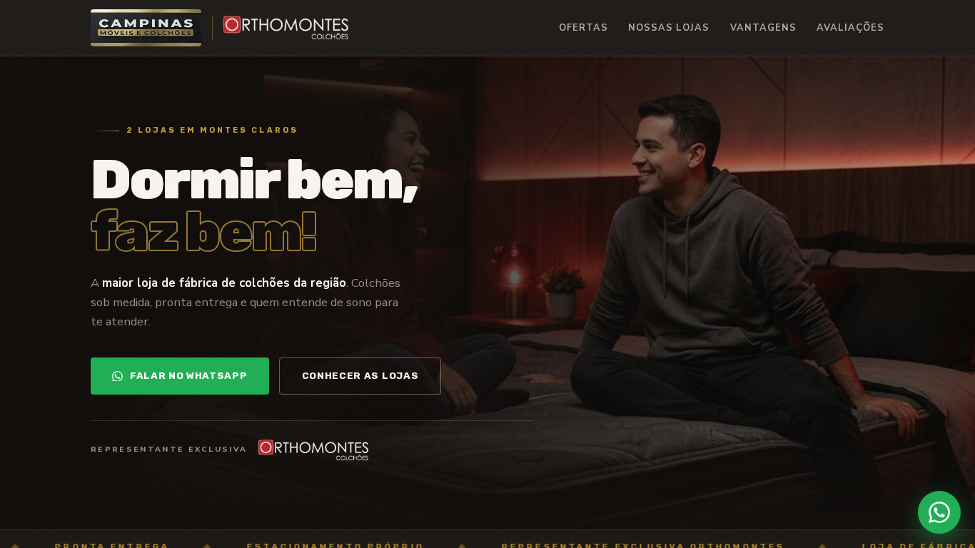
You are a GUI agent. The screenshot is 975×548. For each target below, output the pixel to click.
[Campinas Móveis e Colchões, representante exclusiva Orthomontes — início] (220, 27)
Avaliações (850, 27)
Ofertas (583, 27)
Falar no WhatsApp (189, 375)
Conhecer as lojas (360, 375)
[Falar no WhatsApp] (939, 512)
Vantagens (763, 27)
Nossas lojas (668, 27)
